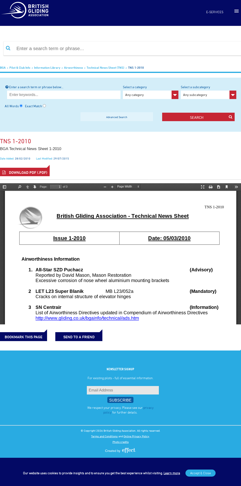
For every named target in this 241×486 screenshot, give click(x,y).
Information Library (47, 67)
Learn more (172, 473)
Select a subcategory (195, 91)
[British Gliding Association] (24, 10)
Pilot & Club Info (19, 67)
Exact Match (33, 106)
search (196, 117)
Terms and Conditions (104, 436)
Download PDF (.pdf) (27, 172)
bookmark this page (23, 337)
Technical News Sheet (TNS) (105, 67)
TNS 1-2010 (136, 67)
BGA (3, 67)
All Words (12, 106)
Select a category (135, 91)
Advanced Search (116, 117)
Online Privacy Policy (136, 436)
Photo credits (120, 441)
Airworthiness (73, 67)
